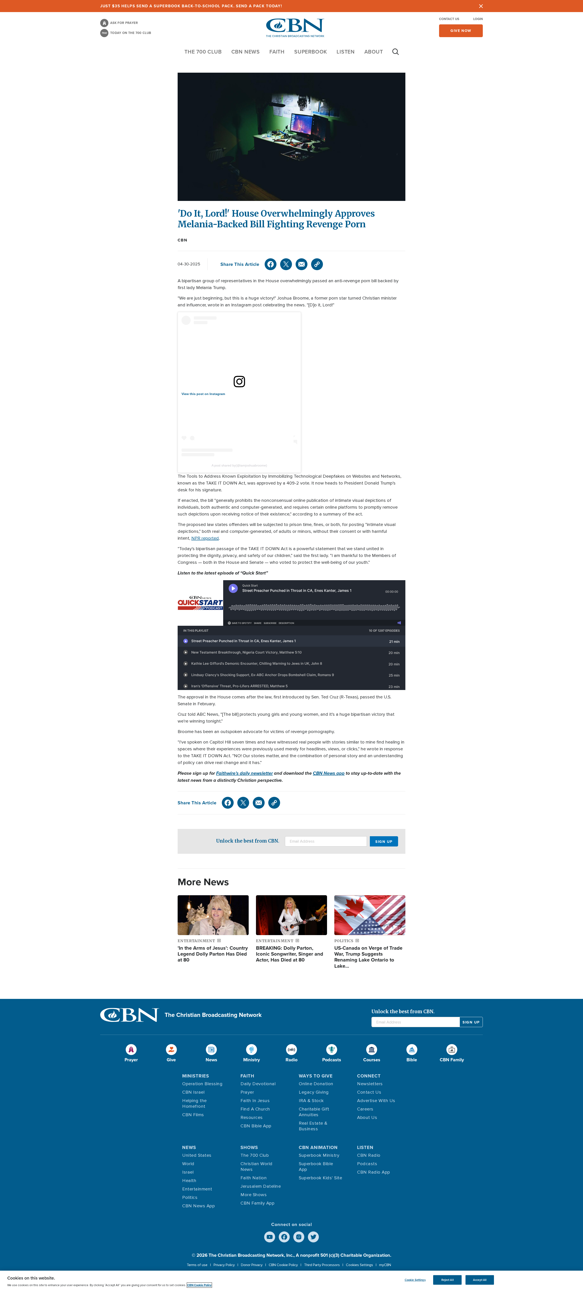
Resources (251, 1117)
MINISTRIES (195, 1075)
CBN (182, 240)
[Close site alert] (481, 6)
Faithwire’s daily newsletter (244, 773)
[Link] (317, 264)
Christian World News (256, 1166)
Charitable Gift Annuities (314, 1112)
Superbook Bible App (316, 1166)
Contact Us (449, 19)
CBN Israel (193, 1092)
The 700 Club (203, 51)
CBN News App (198, 1206)
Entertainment (197, 1189)
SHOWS (249, 1147)
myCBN (385, 1265)
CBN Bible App (255, 1126)
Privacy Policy (224, 1265)
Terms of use (197, 1265)
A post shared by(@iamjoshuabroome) (239, 465)
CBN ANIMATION (318, 1147)
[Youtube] (269, 1236)
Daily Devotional (258, 1084)
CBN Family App (257, 1203)
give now (460, 30)
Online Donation (316, 1084)
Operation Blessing (202, 1084)
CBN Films (193, 1115)
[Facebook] (270, 264)
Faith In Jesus (255, 1100)
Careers (365, 1109)
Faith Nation (253, 1178)
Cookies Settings (359, 1265)
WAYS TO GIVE (316, 1075)
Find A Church (255, 1109)
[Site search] (395, 54)
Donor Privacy (252, 1265)
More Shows (253, 1195)
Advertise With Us (376, 1100)
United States (197, 1155)
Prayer (247, 1092)
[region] (291, 1280)
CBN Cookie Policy (283, 1265)
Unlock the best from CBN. (247, 841)
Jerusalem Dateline (260, 1186)
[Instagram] (298, 1236)
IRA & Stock (311, 1100)
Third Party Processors (322, 1265)
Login (478, 19)
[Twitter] (286, 264)
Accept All (479, 1280)
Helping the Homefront (194, 1103)
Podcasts (367, 1164)
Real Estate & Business (313, 1126)
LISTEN (346, 51)
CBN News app (329, 773)
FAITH (277, 51)
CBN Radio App (373, 1172)
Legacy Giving (314, 1092)
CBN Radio (369, 1155)
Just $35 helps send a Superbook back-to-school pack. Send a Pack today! (191, 6)
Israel (188, 1172)
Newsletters (370, 1084)
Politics (189, 1197)
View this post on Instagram (203, 394)
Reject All (447, 1280)
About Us (367, 1117)
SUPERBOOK (310, 51)
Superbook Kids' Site (320, 1178)
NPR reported (205, 538)
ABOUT (373, 51)
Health (189, 1180)
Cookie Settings (415, 1280)
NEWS (189, 1147)
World (188, 1164)
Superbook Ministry (319, 1155)
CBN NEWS (245, 51)
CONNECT (369, 1075)
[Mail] (301, 264)
